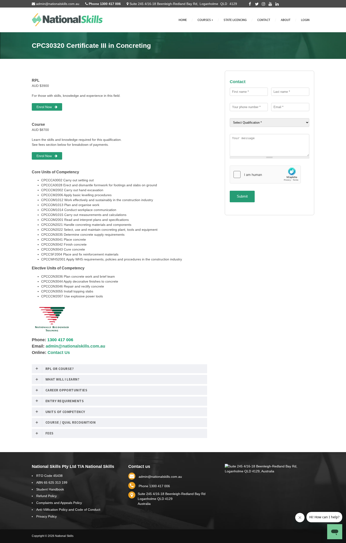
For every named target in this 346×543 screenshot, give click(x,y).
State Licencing (235, 20)
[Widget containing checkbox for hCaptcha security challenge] (265, 174)
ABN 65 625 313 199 (51, 482)
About (285, 20)
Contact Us (59, 352)
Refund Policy (46, 496)
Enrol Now (45, 107)
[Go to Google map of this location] (269, 471)
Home (183, 20)
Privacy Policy (46, 516)
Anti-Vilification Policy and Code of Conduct (68, 509)
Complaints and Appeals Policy (59, 503)
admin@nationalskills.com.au (75, 346)
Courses (204, 20)
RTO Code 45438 (49, 476)
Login (305, 20)
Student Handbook (50, 489)
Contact (263, 20)
